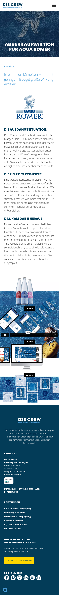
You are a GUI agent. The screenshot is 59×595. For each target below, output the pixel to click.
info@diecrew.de (12, 474)
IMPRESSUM (10, 489)
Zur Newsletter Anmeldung (19, 560)
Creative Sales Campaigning (17, 508)
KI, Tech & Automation (15, 524)
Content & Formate (13, 520)
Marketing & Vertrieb (14, 512)
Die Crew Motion (12, 528)
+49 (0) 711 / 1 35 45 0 (14, 471)
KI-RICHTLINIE (11, 492)
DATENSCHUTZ (25, 489)
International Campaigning (17, 516)
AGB (37, 489)
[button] (5, 590)
